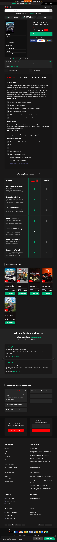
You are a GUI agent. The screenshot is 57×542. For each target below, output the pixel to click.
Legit (6, 459)
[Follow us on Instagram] (12, 525)
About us (7, 448)
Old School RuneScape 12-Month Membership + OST (33, 285)
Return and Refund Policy (11, 467)
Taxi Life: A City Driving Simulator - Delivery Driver (10, 285)
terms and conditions (17, 539)
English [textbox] (51, 3)
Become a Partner (11, 518)
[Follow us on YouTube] (16, 525)
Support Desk (8, 476)
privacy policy (6, 539)
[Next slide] (53, 64)
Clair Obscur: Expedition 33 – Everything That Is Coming (41, 477)
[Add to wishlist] (30, 70)
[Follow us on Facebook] (6, 525)
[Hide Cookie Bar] (55, 536)
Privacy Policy (8, 462)
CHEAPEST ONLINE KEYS (28, 13)
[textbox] (46, 3)
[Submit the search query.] (50, 10)
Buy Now (11, 293)
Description (11, 77)
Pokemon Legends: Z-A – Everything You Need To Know (41, 481)
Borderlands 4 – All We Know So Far (38, 485)
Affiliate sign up (16, 430)
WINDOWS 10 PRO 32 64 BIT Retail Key (39, 455)
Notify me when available (42, 34)
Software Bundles (34, 448)
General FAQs (8, 478)
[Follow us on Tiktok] (19, 525)
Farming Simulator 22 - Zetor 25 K (9, 314)
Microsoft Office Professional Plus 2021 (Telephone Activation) (39, 466)
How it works (33, 512)
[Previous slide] (3, 359)
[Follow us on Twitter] (9, 525)
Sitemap (6, 453)
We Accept (11, 530)
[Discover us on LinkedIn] (23, 525)
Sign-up (41, 430)
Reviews (43, 77)
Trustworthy (7, 456)
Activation (35, 77)
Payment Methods (9, 481)
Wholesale (9, 515)
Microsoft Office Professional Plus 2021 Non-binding (40, 462)
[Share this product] (6, 70)
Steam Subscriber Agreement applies (19, 163)
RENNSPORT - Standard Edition (46, 285)
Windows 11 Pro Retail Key (36, 458)
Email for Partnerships (12, 512)
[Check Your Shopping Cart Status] (48, 7)
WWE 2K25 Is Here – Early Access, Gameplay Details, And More (40, 488)
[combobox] (46, 3)
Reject (38, 538)
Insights (6, 451)
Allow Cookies (49, 538)
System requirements (23, 77)
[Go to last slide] (3, 64)
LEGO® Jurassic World (22, 285)
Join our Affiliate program (36, 498)
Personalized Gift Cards (35, 514)
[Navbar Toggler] (51, 7)
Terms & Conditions (9, 464)
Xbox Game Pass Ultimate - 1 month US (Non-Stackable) (41, 451)
